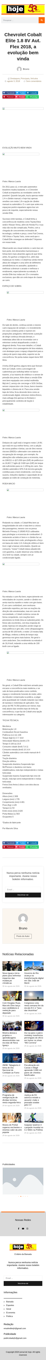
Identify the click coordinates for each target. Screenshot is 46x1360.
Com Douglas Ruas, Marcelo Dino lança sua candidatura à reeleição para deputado (11, 1008)
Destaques (15, 78)
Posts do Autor (23, 936)
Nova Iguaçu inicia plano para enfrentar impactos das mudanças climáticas (11, 978)
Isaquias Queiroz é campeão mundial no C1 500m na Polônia (33, 1127)
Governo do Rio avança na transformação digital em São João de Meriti (34, 978)
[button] (9, 93)
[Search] (42, 20)
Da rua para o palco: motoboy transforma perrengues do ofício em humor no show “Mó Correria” (33, 1038)
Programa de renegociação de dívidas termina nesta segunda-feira (11, 1099)
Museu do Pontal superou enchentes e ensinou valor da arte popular (12, 1128)
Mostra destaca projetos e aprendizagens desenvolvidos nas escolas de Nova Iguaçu (11, 1039)
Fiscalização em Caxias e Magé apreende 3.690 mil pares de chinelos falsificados (33, 1070)
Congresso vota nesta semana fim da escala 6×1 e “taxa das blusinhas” (33, 1007)
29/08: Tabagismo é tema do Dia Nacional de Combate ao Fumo (11, 1069)
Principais (25, 78)
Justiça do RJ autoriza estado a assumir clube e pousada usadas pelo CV (32, 1100)
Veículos (34, 78)
